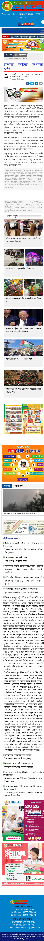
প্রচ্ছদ (10, 55)
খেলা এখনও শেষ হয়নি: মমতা (16, 561)
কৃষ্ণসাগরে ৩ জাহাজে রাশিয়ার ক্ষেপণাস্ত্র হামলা (21, 592)
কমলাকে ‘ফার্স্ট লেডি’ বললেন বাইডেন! (19, 767)
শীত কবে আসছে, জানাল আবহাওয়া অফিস (19, 513)
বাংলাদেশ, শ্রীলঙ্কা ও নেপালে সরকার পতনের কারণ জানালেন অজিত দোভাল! (23, 330)
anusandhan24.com (26, 934)
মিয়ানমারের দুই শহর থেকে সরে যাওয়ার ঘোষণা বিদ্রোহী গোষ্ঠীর (23, 390)
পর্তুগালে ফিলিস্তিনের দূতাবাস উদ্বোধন (19, 358)
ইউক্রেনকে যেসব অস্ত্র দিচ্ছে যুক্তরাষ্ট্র (18, 758)
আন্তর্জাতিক (22, 55)
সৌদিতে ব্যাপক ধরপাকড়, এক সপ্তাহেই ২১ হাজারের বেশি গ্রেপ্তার (23, 240)
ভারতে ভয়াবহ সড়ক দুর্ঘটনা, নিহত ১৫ (20, 268)
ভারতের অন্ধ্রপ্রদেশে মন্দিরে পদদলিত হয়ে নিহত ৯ (23, 300)
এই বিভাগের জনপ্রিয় (11, 538)
